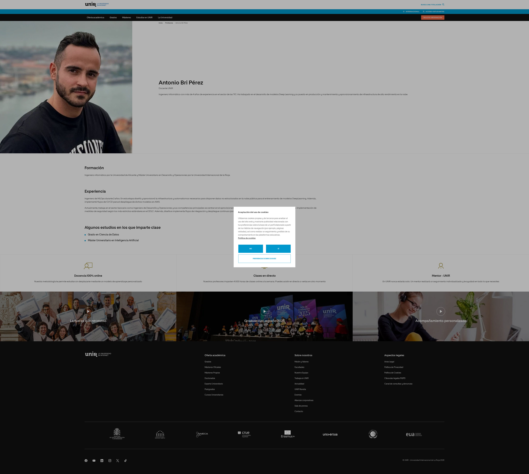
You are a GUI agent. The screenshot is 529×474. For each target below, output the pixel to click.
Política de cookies (247, 238)
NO (250, 248)
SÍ (278, 248)
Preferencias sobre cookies (264, 258)
